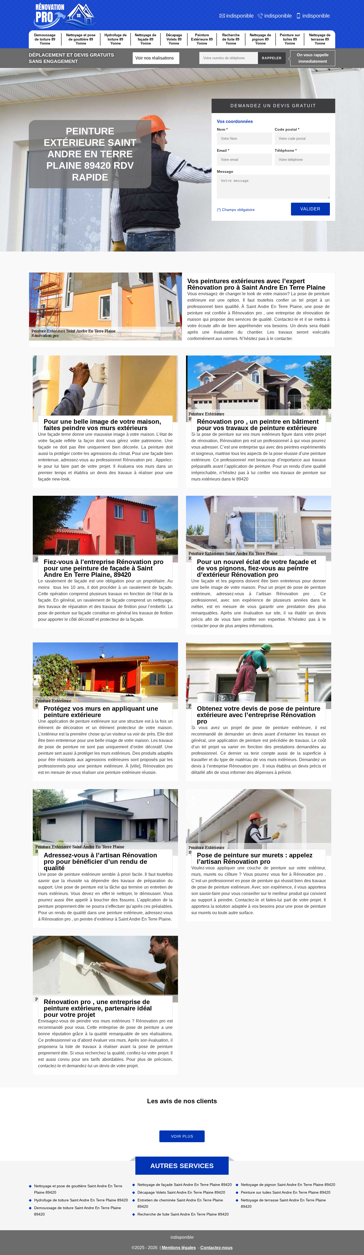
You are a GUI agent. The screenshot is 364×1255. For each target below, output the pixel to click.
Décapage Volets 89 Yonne (174, 39)
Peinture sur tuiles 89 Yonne (290, 39)
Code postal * (287, 129)
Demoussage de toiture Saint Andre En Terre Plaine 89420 (77, 1211)
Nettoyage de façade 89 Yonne (145, 39)
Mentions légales (179, 1247)
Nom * (222, 129)
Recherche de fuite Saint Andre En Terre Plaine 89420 (183, 1214)
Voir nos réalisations (154, 58)
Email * (223, 150)
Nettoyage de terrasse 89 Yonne (319, 39)
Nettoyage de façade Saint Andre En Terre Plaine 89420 (184, 1184)
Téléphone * (286, 150)
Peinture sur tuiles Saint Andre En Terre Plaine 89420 (285, 1192)
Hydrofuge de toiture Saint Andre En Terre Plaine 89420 (81, 1200)
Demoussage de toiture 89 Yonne (44, 39)
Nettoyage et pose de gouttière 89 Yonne (80, 39)
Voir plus (182, 1136)
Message (225, 171)
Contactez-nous (216, 1247)
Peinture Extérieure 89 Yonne (202, 39)
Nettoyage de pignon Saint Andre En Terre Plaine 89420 (288, 1184)
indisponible (240, 16)
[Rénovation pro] (64, 16)
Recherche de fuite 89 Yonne (231, 39)
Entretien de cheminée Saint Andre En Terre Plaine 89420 (180, 1203)
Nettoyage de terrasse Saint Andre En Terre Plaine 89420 (283, 1203)
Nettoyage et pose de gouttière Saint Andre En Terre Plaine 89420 (78, 1189)
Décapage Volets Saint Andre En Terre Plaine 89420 (181, 1192)
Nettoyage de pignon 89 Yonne (260, 39)
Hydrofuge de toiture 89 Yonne (115, 39)
